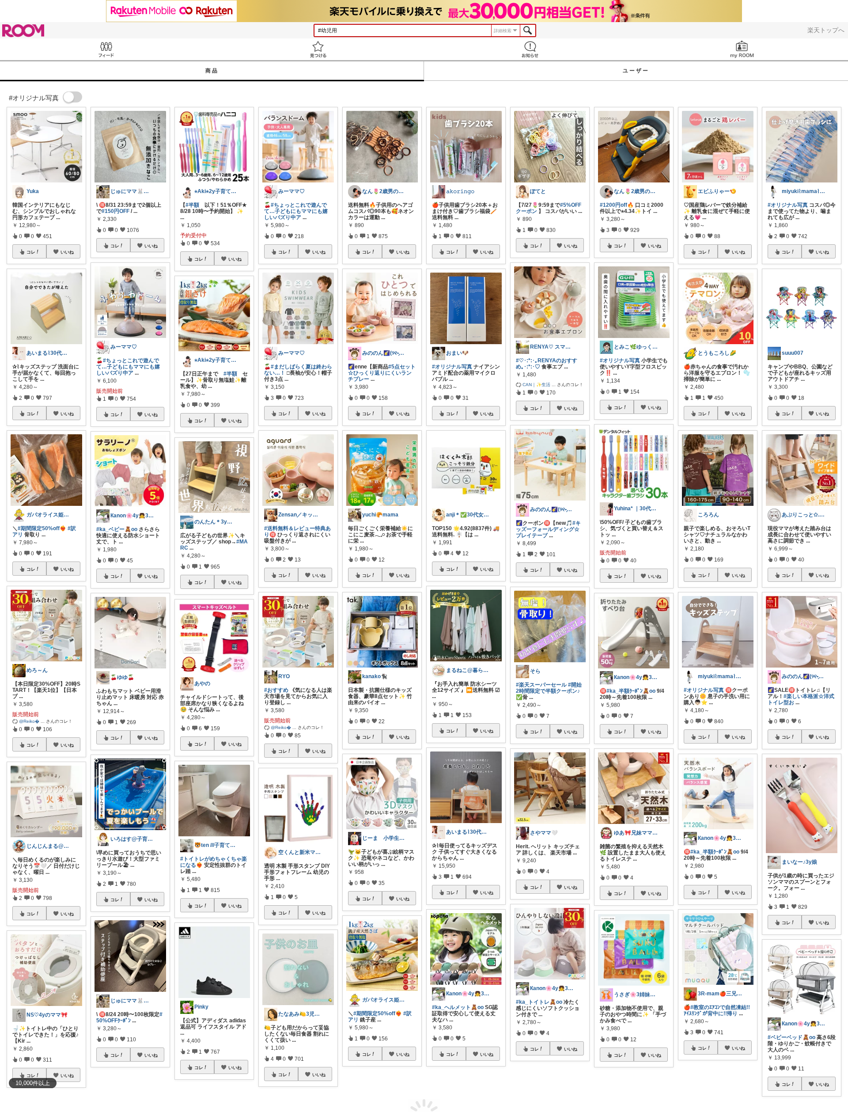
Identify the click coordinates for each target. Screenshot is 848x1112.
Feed (106, 49)
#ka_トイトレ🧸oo (539, 1002)
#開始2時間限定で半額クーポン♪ (549, 688)
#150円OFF (115, 211)
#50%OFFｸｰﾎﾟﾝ (129, 1017)
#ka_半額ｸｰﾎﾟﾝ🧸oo (630, 691)
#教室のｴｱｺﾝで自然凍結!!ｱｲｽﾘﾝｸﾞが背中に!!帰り (717, 1010)
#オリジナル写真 (452, 367)
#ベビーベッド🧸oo (791, 1037)
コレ (30, 252)
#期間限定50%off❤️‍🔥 (42, 528)
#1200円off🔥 (617, 205)
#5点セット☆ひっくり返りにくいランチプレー (382, 373)
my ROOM (742, 49)
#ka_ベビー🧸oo (116, 529)
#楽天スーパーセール (541, 685)
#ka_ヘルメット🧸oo (458, 1007)
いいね (67, 252)
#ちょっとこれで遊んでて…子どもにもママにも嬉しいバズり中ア (128, 366)
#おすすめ (276, 690)
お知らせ (530, 49)
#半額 (192, 205)
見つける (318, 49)
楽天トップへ (825, 30)
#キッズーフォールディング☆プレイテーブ (548, 529)
